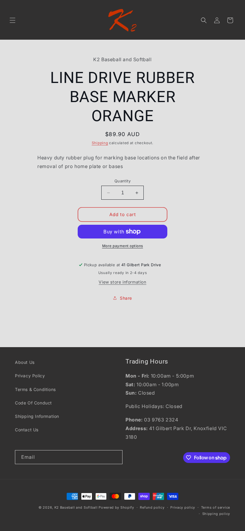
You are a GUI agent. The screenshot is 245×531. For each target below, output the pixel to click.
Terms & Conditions (35, 389)
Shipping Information (37, 416)
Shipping (100, 143)
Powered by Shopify (116, 507)
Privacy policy (182, 507)
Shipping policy (216, 514)
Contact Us (27, 429)
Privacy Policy (30, 375)
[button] (12, 20)
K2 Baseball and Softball (76, 507)
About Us (25, 362)
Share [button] (126, 298)
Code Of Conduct (33, 402)
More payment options (122, 246)
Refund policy (152, 507)
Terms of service (215, 507)
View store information (122, 281)
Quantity (122, 180)
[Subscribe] (115, 457)
